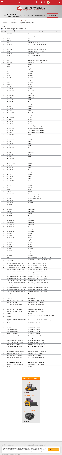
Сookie (40, 448)
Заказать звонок (52, 16)
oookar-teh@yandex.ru (13, 16)
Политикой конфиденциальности (31, 449)
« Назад (3, 26)
